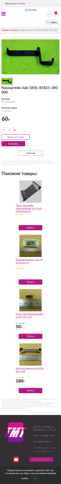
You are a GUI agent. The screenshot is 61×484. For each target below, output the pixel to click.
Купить (30, 228)
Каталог (15, 30)
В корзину (13, 143)
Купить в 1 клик (15, 137)
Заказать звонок (41, 459)
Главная (5, 30)
